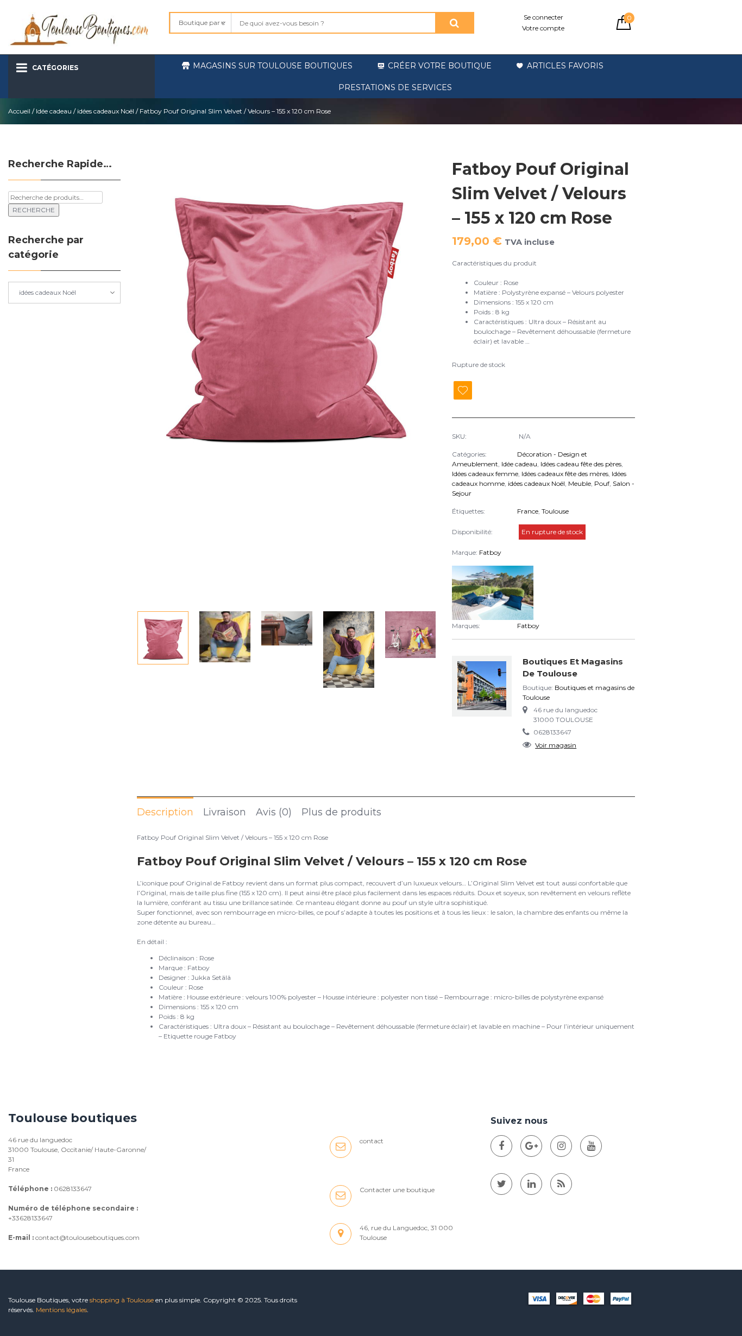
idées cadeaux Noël (105, 111)
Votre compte (543, 28)
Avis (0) (274, 812)
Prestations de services (395, 87)
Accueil (19, 111)
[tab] (165, 811)
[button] (423, 381)
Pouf (601, 483)
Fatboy (490, 552)
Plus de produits (341, 812)
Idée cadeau (54, 111)
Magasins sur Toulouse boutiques (273, 66)
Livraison (224, 812)
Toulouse (555, 511)
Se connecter (543, 17)
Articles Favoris (565, 66)
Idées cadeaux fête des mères (564, 474)
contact (371, 1141)
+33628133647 (30, 1218)
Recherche (33, 210)
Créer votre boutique (440, 66)
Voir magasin (555, 745)
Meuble (579, 483)
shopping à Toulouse (122, 1300)
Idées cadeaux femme (485, 474)
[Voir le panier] (623, 27)
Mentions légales (61, 1310)
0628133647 (73, 1189)
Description (165, 812)
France (527, 511)
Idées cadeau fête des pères (580, 464)
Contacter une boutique (397, 1190)
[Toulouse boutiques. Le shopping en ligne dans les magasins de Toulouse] (501, 1146)
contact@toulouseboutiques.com (87, 1237)
